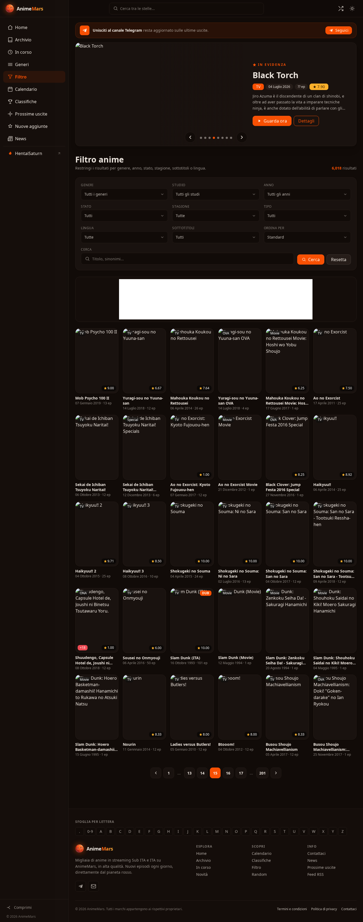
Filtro (256, 867)
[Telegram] (80, 886)
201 (262, 773)
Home (201, 853)
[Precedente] (190, 137)
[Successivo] (241, 137)
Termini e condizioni (292, 909)
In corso (203, 867)
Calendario (261, 853)
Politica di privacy (324, 909)
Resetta (338, 259)
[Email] (93, 886)
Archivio (203, 860)
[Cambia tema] (352, 8)
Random (259, 874)
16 (228, 773)
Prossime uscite (321, 867)
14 (202, 773)
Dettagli (306, 121)
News (312, 860)
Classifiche (261, 860)
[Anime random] (341, 8)
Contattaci (316, 853)
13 (189, 773)
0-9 (90, 831)
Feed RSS (315, 874)
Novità (202, 874)
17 (241, 773)
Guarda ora (275, 121)
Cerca (314, 259)
